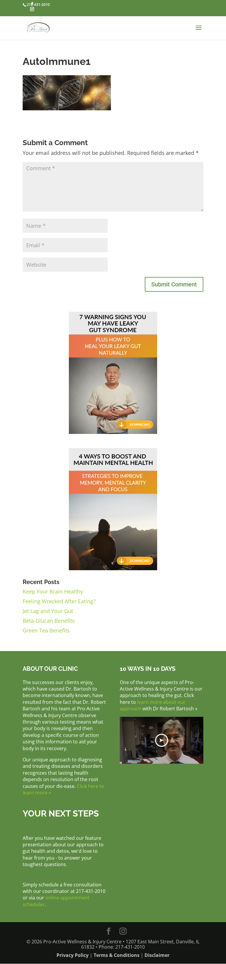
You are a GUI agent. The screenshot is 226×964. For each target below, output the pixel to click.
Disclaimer (157, 955)
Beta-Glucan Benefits (49, 620)
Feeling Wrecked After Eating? (59, 601)
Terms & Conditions (116, 955)
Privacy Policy (72, 955)
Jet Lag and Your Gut (48, 610)
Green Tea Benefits (46, 630)
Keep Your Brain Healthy (53, 591)
